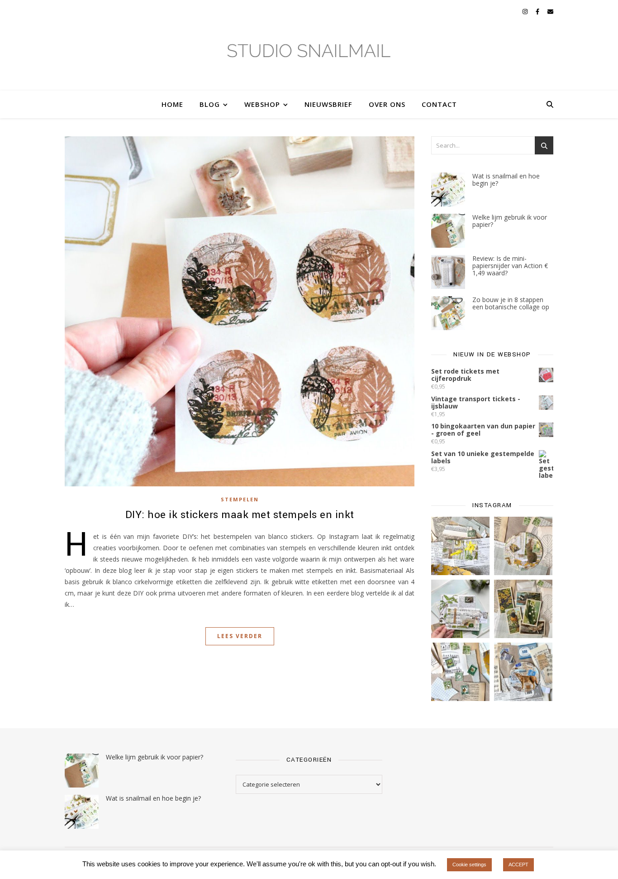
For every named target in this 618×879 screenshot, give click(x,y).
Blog (210, 104)
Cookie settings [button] (469, 864)
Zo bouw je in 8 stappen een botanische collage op (510, 303)
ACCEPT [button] (518, 864)
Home (172, 104)
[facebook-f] (538, 11)
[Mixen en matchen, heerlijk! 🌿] (460, 609)
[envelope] (550, 11)
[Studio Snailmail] (309, 57)
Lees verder (239, 636)
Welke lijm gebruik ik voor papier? (509, 221)
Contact (439, 104)
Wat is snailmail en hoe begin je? (506, 179)
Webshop (262, 104)
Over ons (387, 104)
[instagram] (526, 11)
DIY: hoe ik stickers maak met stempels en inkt (239, 515)
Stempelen (240, 499)
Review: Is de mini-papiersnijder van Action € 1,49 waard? (510, 265)
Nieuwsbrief (328, 104)
